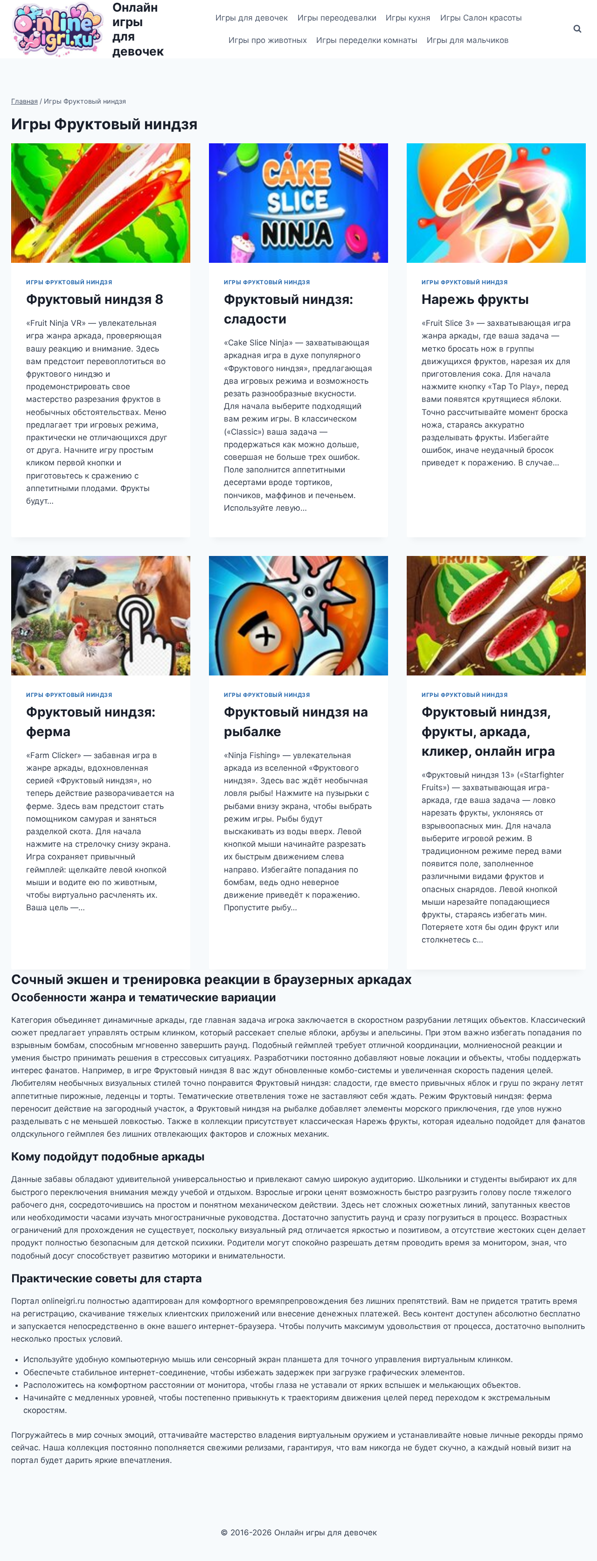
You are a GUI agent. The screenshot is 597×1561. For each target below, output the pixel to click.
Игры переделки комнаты (366, 40)
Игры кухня (408, 17)
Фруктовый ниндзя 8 (95, 299)
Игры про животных (268, 40)
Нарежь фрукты (475, 299)
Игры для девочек (251, 17)
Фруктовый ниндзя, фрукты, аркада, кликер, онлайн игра (488, 731)
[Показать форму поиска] (577, 29)
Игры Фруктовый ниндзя (69, 282)
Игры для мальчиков (468, 40)
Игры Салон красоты (481, 17)
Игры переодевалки (337, 17)
